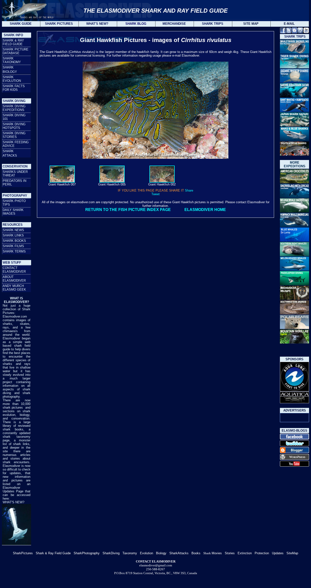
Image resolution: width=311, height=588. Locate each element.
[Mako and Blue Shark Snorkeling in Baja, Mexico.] (294, 140)
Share (189, 190)
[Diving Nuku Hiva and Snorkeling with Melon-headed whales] (294, 270)
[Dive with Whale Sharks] (294, 53)
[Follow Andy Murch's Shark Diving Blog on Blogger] (294, 32)
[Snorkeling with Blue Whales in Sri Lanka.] (294, 241)
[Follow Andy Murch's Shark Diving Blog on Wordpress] (300, 32)
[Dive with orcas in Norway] (294, 196)
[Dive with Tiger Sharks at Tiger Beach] (294, 67)
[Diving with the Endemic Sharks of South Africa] (294, 154)
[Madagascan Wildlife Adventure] (294, 299)
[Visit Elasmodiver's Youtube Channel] (306, 32)
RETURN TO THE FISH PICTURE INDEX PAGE (128, 210)
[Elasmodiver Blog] (294, 459)
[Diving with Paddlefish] (294, 284)
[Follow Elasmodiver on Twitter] (289, 32)
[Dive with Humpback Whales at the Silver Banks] (294, 226)
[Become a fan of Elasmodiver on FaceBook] (294, 439)
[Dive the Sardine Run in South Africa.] (294, 96)
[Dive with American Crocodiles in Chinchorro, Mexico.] (294, 182)
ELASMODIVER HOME (205, 210)
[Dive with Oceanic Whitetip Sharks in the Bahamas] (294, 82)
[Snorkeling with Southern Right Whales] (294, 255)
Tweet (155, 194)
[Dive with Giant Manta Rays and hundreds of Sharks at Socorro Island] (294, 111)
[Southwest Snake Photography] (294, 313)
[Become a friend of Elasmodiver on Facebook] (283, 32)
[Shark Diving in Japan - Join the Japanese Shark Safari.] (294, 125)
